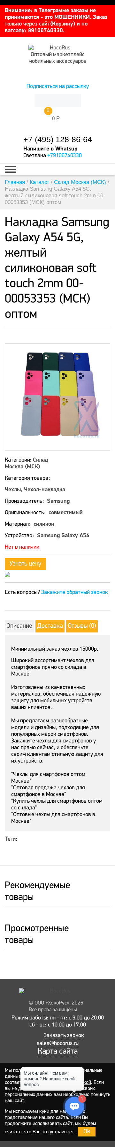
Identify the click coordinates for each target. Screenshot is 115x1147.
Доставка (50, 626)
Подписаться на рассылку (58, 87)
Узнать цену (25, 564)
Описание (19, 626)
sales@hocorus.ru (58, 1044)
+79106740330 (64, 156)
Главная (15, 182)
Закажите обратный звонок (74, 592)
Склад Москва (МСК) (80, 182)
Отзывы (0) (82, 626)
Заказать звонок (64, 1036)
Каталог (39, 182)
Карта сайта (58, 1052)
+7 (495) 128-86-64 (57, 139)
